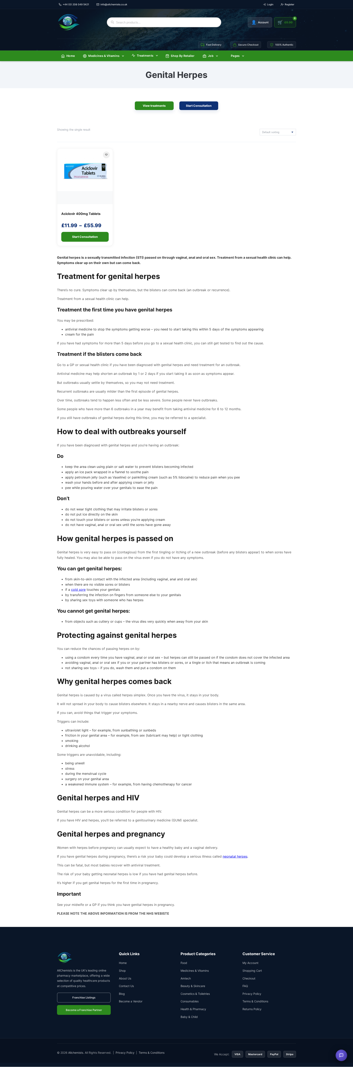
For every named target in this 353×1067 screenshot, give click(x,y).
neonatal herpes (235, 856)
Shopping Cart (252, 970)
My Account (250, 963)
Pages (235, 55)
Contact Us (126, 986)
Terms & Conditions (255, 1001)
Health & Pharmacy (193, 1009)
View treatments (154, 105)
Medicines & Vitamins (104, 55)
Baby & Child (189, 1017)
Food (184, 963)
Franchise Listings (83, 997)
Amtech (186, 978)
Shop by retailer (182, 55)
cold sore (78, 589)
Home (70, 55)
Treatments (145, 55)
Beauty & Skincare (193, 986)
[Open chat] (341, 1055)
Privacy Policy (251, 993)
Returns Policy (251, 1009)
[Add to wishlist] (106, 155)
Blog (122, 993)
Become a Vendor (130, 1001)
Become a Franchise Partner (84, 1010)
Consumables (190, 1001)
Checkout (248, 978)
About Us (125, 978)
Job (210, 55)
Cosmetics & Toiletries (195, 993)
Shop (122, 970)
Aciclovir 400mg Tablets (81, 214)
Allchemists (75, 1053)
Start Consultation (199, 105)
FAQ (245, 986)
